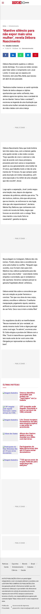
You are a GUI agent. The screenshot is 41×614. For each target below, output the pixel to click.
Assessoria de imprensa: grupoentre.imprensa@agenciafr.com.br (26, 607)
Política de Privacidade (5, 607)
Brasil (33, 564)
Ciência (14, 570)
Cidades (30, 567)
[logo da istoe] (20, 2)
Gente (6, 567)
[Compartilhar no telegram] (28, 55)
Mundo (24, 564)
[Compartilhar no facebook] (5, 55)
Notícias (5, 564)
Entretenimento (14, 26)
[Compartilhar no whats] (20, 55)
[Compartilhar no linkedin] (13, 55)
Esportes (15, 564)
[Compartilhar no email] (35, 55)
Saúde (23, 570)
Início (4, 26)
